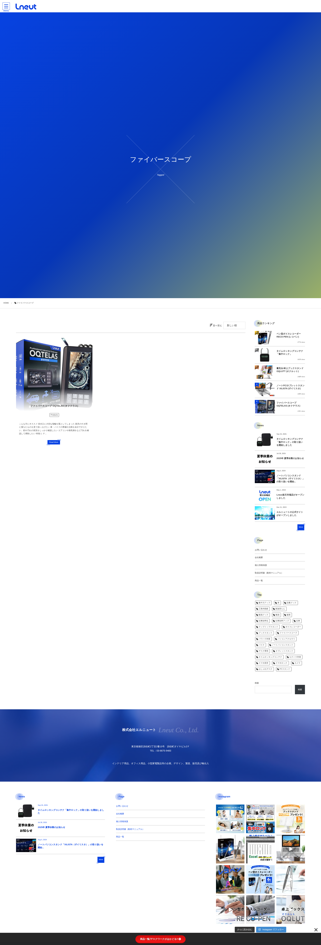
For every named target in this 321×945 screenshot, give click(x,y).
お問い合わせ (261, 550)
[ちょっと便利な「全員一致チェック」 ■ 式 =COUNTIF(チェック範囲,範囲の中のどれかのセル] (260, 849)
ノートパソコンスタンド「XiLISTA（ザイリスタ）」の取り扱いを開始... (290, 478)
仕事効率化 (263, 621)
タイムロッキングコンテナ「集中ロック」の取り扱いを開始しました (290, 442)
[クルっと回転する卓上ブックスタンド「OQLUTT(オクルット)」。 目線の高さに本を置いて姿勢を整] (290, 909)
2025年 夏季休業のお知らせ (290, 458)
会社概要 (259, 557)
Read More (53, 442)
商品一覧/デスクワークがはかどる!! (159, 938)
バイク (261, 645)
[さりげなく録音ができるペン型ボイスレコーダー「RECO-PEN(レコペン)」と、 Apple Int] (230, 879)
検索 (257, 683)
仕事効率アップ (282, 621)
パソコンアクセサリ (286, 639)
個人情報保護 (261, 565)
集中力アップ (264, 603)
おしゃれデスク (265, 669)
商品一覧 (259, 580)
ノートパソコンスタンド (282, 645)
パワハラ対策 (264, 639)
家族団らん (280, 609)
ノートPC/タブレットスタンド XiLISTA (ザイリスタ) (291, 387)
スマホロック (281, 663)
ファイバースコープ (288, 633)
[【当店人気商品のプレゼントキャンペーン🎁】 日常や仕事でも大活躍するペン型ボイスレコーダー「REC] (260, 879)
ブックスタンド (265, 633)
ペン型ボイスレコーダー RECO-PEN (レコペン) (289, 335)
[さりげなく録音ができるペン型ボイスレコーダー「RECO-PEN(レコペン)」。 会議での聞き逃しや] (230, 849)
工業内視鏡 (263, 609)
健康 (289, 615)
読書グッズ (291, 603)
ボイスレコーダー (293, 627)
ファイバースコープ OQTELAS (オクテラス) (54, 405)
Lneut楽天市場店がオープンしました (290, 496)
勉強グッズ (263, 615)
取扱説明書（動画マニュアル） (269, 573)
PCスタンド (285, 669)
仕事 (298, 621)
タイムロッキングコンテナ (270, 657)
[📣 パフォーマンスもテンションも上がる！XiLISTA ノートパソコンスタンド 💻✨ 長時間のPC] (290, 849)
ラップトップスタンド (268, 627)
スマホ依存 (263, 663)
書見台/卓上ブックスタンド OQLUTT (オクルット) (290, 369)
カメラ (297, 663)
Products (54, 415)
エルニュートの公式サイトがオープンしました (290, 513)
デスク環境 (263, 651)
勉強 (277, 615)
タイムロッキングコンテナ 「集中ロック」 (290, 352)
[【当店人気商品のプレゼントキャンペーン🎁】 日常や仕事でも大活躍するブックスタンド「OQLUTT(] (290, 819)
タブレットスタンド (284, 651)
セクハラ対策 (295, 657)
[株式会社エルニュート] (26, 7)
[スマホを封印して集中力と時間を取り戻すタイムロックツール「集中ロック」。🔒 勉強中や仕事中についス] (230, 819)
